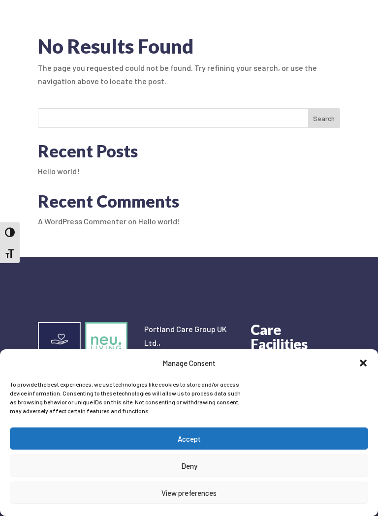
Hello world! (59, 171)
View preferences (189, 492)
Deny (189, 465)
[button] (363, 363)
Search (324, 118)
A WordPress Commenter (82, 221)
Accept (189, 438)
